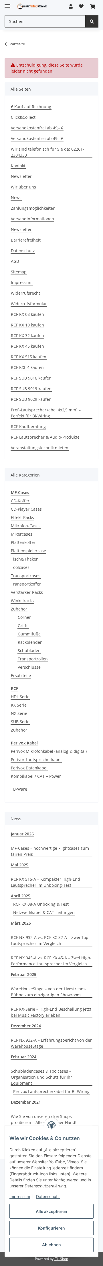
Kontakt (18, 165)
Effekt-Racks (22, 517)
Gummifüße (29, 634)
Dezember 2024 (26, 1025)
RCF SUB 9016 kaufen (31, 378)
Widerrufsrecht (25, 293)
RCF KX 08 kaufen (27, 314)
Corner (24, 617)
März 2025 (21, 923)
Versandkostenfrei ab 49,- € (37, 128)
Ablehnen (51, 1244)
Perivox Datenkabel (29, 768)
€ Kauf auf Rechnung (31, 106)
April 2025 (20, 896)
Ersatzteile (21, 675)
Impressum (19, 1196)
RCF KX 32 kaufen (27, 335)
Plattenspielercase (28, 550)
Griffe (23, 625)
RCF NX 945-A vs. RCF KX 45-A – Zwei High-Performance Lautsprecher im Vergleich (51, 960)
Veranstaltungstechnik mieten (39, 447)
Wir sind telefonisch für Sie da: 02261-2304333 (47, 152)
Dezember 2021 (26, 1102)
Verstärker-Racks (27, 592)
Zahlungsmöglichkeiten (33, 208)
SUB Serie (20, 721)
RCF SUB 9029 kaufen (31, 399)
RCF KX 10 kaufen (27, 325)
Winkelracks (22, 600)
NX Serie (19, 713)
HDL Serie (20, 696)
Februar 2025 (23, 974)
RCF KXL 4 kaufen (27, 367)
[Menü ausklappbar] (7, 3)
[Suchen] (91, 21)
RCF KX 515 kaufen (28, 356)
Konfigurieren (51, 1228)
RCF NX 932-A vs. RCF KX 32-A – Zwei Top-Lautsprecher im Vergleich (50, 940)
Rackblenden (30, 642)
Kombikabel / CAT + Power (36, 776)
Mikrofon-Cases (26, 525)
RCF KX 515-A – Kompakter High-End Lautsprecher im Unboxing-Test (45, 882)
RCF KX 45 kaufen (27, 346)
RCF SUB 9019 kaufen (31, 388)
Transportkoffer (26, 584)
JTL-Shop (61, 1258)
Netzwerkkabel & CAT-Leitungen (44, 912)
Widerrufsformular (29, 303)
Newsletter (21, 176)
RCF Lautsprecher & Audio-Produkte (45, 437)
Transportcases (25, 575)
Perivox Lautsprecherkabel (36, 759)
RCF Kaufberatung (28, 426)
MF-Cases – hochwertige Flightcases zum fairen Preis (50, 851)
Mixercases (21, 534)
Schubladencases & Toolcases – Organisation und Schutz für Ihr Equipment (41, 1077)
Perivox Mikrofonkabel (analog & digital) (49, 751)
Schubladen (29, 650)
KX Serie (19, 705)
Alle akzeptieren (51, 1211)
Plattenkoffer (23, 542)
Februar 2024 (23, 1056)
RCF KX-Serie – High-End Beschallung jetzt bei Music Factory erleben (51, 1012)
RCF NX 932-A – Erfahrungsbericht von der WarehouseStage (51, 1043)
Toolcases (20, 567)
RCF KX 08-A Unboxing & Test (41, 904)
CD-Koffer (20, 500)
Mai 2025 (19, 865)
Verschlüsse (29, 667)
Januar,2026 (22, 834)
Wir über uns (23, 187)
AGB (15, 261)
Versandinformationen (32, 218)
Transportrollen (33, 659)
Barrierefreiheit (26, 240)
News (16, 197)
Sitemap (19, 272)
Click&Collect (23, 117)
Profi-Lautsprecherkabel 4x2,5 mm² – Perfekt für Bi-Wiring (46, 413)
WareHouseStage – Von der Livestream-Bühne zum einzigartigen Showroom (48, 991)
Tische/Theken (25, 559)
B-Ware (20, 789)
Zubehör (19, 609)
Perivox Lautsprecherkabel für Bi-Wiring (51, 1091)
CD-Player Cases (26, 509)
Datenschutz (48, 1196)
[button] (71, 6)
